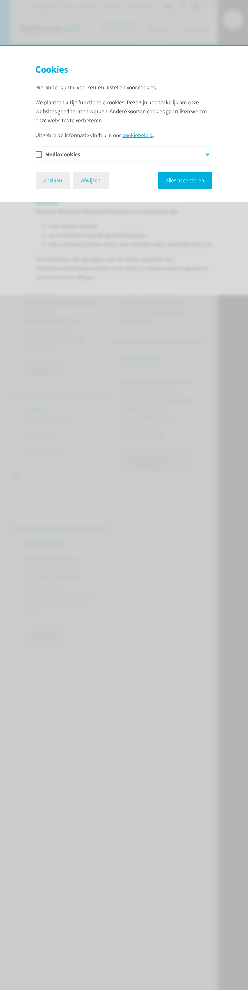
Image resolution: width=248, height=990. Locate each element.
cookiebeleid (137, 135)
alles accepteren (185, 181)
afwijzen (91, 181)
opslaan (53, 181)
